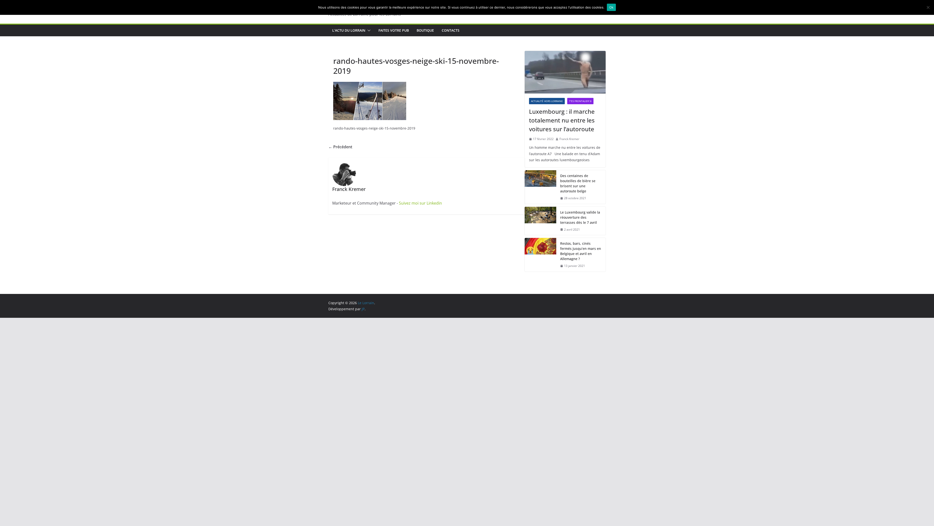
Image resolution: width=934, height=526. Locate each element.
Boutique (425, 30)
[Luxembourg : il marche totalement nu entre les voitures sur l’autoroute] (565, 72)
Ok (611, 7)
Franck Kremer (569, 139)
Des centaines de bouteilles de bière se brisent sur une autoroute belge (577, 183)
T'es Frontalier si (580, 101)
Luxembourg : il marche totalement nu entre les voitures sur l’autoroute (562, 120)
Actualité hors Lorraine (547, 101)
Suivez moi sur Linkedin (420, 203)
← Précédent (340, 147)
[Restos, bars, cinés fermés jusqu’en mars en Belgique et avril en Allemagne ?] (540, 255)
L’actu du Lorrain (348, 30)
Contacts (450, 30)
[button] (368, 30)
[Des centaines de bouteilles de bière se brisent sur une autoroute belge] (540, 187)
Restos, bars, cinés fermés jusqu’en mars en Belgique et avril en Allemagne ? (580, 251)
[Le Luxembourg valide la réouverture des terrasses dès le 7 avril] (540, 221)
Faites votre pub (393, 30)
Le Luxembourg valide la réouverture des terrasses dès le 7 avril (580, 217)
